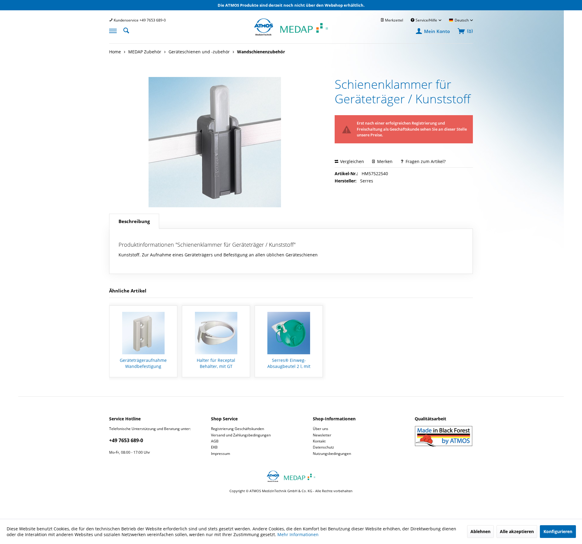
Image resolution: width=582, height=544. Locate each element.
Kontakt (319, 441)
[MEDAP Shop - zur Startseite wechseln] (291, 34)
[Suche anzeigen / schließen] (127, 30)
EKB (214, 447)
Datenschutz (323, 447)
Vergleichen (351, 161)
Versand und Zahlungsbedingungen (241, 435)
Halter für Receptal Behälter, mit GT (216, 363)
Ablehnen (480, 531)
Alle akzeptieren (517, 531)
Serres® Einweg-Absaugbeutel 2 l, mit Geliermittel (288, 363)
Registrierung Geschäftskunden (237, 428)
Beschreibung (134, 221)
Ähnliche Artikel (127, 291)
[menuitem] (137, 20)
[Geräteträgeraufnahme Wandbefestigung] (143, 333)
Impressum (220, 453)
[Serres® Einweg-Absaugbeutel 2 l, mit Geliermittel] (288, 333)
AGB (215, 441)
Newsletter (322, 435)
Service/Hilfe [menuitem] (426, 20)
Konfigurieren (558, 531)
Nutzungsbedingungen (332, 453)
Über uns (320, 428)
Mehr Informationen (298, 534)
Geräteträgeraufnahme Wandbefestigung (143, 363)
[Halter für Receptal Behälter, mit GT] (216, 333)
